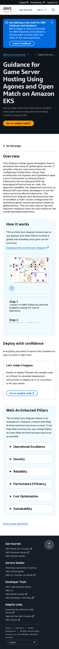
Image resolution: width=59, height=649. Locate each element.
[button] (12, 145)
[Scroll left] (17, 9)
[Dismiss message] (52, 22)
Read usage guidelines (15, 523)
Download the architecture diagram (26, 247)
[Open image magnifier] (11, 288)
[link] (47, 54)
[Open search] (53, 10)
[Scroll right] (45, 9)
